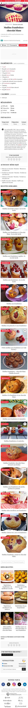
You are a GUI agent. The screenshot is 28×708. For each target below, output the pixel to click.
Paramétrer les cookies (16, 690)
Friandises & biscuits (14, 3)
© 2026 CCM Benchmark (21, 691)
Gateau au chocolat (7, 177)
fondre (19, 144)
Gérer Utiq (24, 690)
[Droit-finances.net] (20, 701)
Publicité (17, 688)
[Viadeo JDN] (20, 703)
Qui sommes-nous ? (7, 688)
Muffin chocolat (6, 181)
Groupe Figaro (12, 691)
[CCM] (7, 698)
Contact (13, 688)
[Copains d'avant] (7, 703)
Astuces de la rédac (8, 666)
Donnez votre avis (18, 24)
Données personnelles (6, 690)
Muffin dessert (23, 3)
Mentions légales (5, 691)
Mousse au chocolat (7, 168)
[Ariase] (7, 706)
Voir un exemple (22, 663)
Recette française (19, 562)
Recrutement (22, 688)
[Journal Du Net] (20, 698)
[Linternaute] (7, 700)
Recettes (5, 3)
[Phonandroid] (20, 706)
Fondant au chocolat (7, 173)
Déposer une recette (7, 654)
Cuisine (5, 663)
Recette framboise (7, 562)
